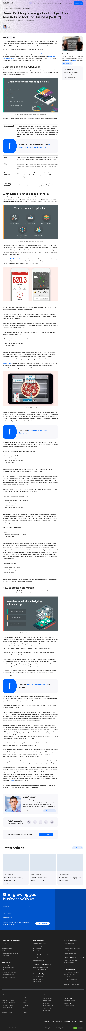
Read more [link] (77, 848)
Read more (66, 63)
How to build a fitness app (8, 1002)
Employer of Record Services (71, 984)
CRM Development (69, 943)
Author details (49, 811)
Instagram (59, 1021)
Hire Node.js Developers (70, 979)
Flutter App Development (39, 969)
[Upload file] (49, 914)
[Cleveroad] (8, 3)
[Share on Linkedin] (13, 37)
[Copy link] (3, 64)
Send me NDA (8, 917)
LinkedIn (46, 1021)
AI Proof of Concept (7, 970)
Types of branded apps (69, 74)
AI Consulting (5, 965)
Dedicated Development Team (10, 953)
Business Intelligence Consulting (72, 948)
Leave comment (46, 834)
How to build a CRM (7, 1010)
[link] (24, 811)
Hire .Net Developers (69, 977)
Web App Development (39, 950)
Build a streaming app (7, 1005)
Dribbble (80, 1021)
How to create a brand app (70, 77)
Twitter (74, 1021)
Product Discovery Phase (70, 960)
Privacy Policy (12, 924)
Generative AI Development (9, 972)
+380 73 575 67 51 (47, 998)
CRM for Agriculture (7, 1007)
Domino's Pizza (7, 363)
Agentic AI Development (8, 974)
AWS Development (38, 976)
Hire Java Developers (69, 974)
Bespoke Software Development (10, 958)
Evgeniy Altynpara (13, 26)
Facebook (67, 1021)
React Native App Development (41, 967)
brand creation (42, 54)
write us (12, 780)
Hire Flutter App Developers (71, 972)
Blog (11, 8)
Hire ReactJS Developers (70, 981)
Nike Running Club (15, 259)
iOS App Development (38, 960)
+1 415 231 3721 (46, 1003)
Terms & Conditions (67, 1028)
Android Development (39, 957)
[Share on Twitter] (10, 37)
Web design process (7, 1012)
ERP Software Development (71, 946)
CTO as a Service (68, 965)
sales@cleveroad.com (69, 1000)
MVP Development (69, 962)
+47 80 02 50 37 (47, 1008)
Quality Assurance (6, 950)
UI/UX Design (5, 955)
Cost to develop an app (8, 998)
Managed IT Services (7, 948)
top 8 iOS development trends (37, 685)
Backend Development (39, 946)
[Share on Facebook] (7, 37)
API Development (37, 948)
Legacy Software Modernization (72, 950)
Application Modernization (71, 953)
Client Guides (17, 8)
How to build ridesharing (8, 1000)
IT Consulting (5, 946)
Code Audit (5, 943)
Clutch (52, 1021)
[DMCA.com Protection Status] (78, 1028)
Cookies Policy (57, 1028)
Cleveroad (5, 8)
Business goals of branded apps (71, 72)
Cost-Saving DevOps (38, 979)
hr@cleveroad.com (69, 1005)
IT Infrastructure (37, 981)
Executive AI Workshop (8, 967)
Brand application (27, 8)
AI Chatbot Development (8, 977)
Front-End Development (39, 943)
